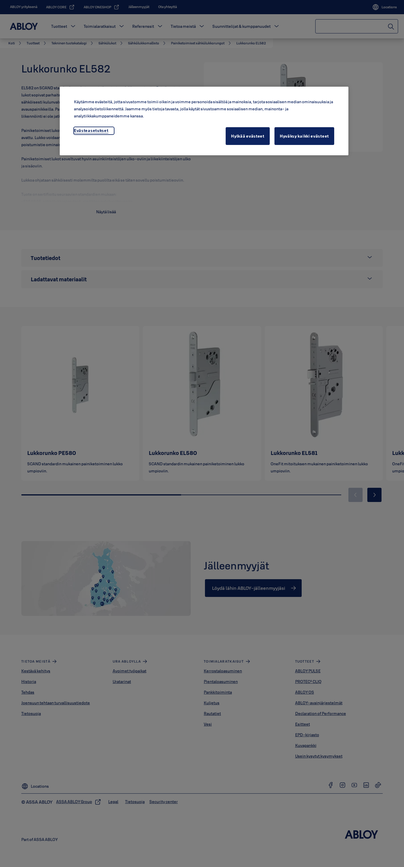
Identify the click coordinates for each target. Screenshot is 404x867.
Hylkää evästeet (247, 136)
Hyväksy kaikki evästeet (304, 136)
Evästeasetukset (91, 130)
